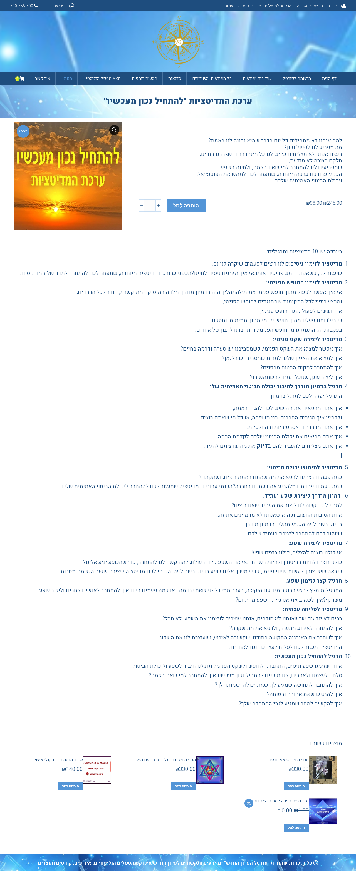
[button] (114, 130)
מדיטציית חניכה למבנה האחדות (281, 801)
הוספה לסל (186, 206)
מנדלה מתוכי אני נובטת (288, 759)
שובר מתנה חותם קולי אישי (59, 759)
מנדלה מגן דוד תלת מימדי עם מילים (164, 759)
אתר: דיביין (44, 867)
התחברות (334, 5)
